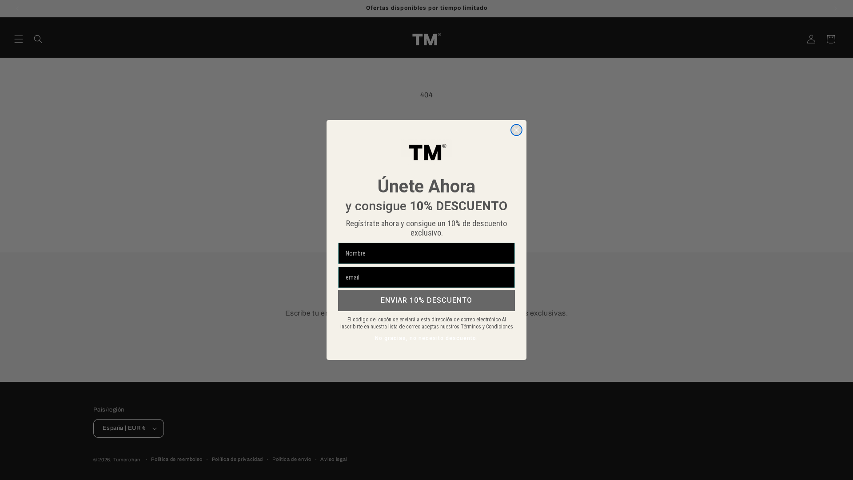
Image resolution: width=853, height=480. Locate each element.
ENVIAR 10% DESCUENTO (426, 300)
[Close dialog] (516, 130)
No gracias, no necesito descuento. (426, 338)
